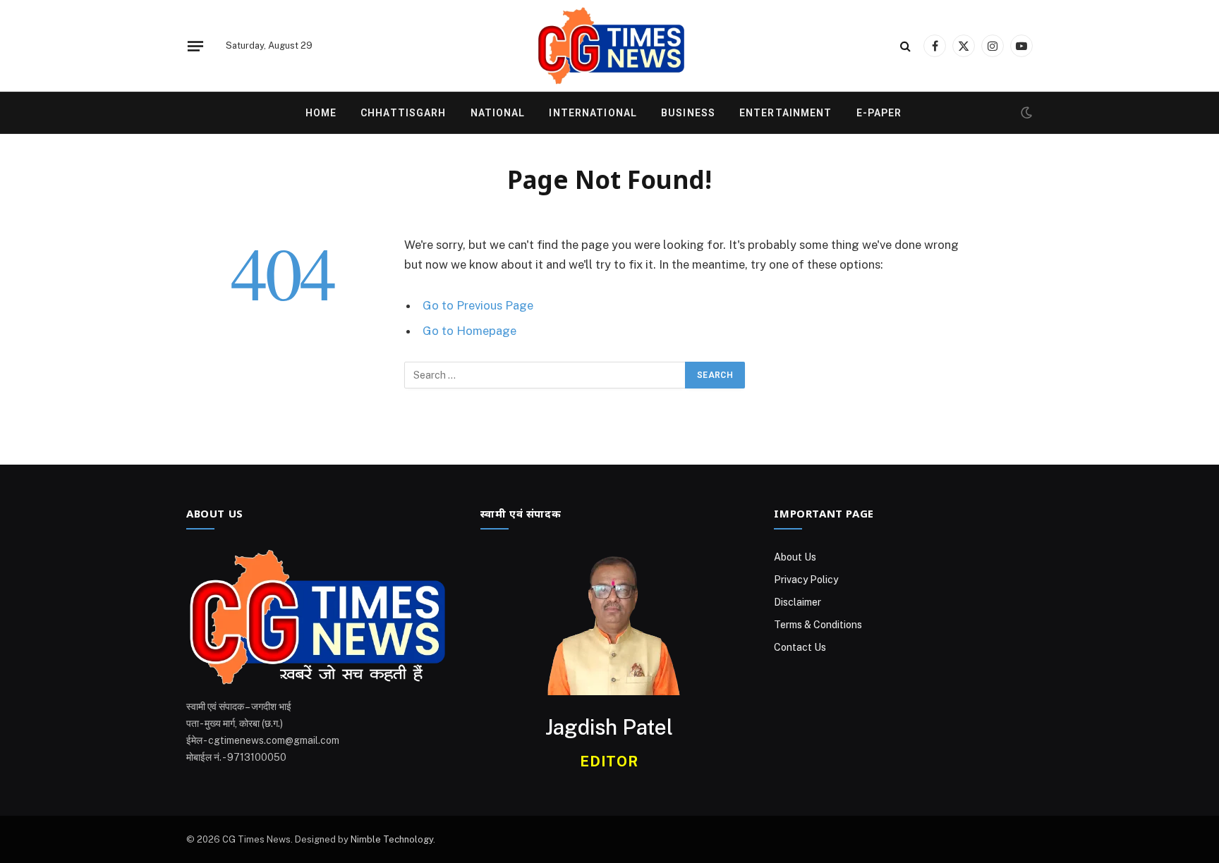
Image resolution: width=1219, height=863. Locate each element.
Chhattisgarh (403, 112)
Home (320, 112)
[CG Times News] (609, 46)
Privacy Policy (806, 579)
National (498, 112)
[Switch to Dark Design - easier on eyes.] (1025, 112)
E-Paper (879, 112)
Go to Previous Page (478, 305)
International (593, 112)
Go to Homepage (469, 331)
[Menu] (195, 45)
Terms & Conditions (818, 624)
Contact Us (800, 647)
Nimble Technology (392, 839)
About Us (795, 557)
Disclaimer (797, 602)
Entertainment (785, 112)
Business (688, 112)
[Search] (905, 46)
